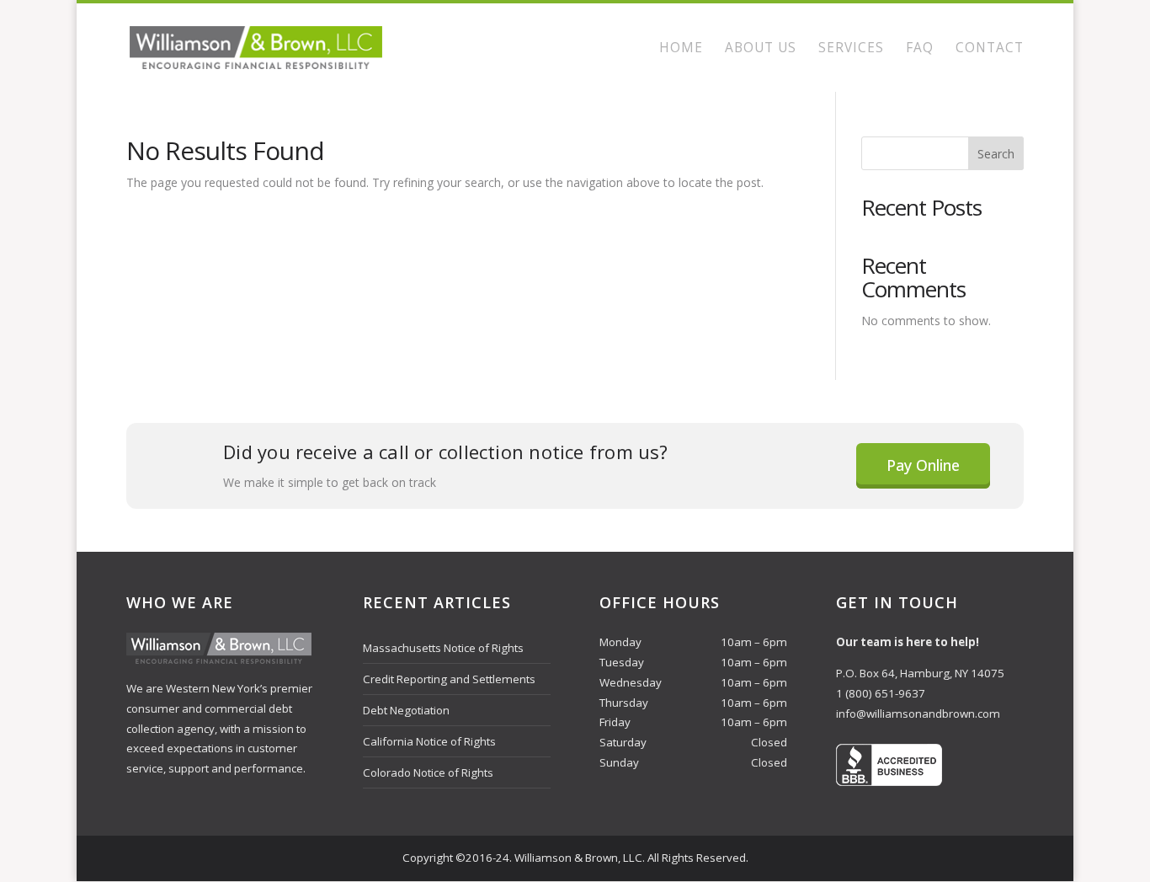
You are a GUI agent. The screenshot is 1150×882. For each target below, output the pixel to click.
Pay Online (923, 465)
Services (851, 48)
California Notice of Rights (429, 741)
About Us (760, 48)
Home (681, 48)
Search (995, 154)
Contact (990, 48)
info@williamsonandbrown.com (918, 713)
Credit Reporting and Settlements (449, 679)
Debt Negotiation (406, 710)
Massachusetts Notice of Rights (443, 647)
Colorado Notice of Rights (428, 772)
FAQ (920, 48)
